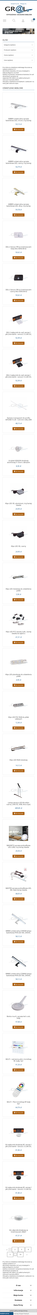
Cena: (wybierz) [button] (8, 60)
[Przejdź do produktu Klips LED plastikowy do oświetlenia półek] (18, 662)
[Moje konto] (23, 21)
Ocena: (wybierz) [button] (9, 55)
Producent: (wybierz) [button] (10, 50)
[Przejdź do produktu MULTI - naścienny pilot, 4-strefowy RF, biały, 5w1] (18, 1047)
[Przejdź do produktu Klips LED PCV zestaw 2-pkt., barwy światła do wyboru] (18, 619)
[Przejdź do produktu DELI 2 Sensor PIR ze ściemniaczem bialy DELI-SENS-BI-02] (18, 235)
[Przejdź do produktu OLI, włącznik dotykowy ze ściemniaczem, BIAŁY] (18, 1218)
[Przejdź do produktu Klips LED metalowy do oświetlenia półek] (18, 577)
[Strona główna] (18, 10)
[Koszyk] (32, 21)
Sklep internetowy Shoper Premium (18, 1314)
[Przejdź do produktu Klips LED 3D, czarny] (18, 534)
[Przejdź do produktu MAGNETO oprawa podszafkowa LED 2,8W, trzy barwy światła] (18, 833)
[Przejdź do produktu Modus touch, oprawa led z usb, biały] (18, 1004)
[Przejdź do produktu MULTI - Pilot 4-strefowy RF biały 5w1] (18, 1089)
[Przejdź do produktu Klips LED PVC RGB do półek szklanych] (18, 705)
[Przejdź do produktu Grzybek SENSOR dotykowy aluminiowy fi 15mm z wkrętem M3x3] (18, 448)
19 (20, 1254)
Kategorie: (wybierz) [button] (9, 45)
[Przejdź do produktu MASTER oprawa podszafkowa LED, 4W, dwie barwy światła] (18, 876)
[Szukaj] (14, 21)
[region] (18, 31)
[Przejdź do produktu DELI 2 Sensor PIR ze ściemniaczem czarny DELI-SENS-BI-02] (18, 277)
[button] (4, 21)
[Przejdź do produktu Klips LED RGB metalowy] (18, 747)
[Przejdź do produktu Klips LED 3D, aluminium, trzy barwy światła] (18, 491)
